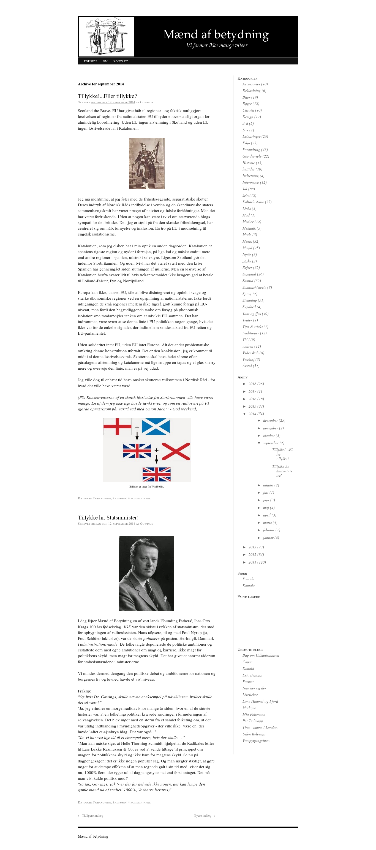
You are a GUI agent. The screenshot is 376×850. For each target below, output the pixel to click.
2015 (252, 406)
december (270, 420)
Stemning (250, 300)
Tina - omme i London (260, 727)
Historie (249, 162)
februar (268, 529)
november (270, 428)
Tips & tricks (253, 326)
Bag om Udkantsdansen (261, 655)
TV (245, 339)
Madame (249, 707)
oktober (269, 435)
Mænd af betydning (93, 836)
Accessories (251, 83)
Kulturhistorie (253, 201)
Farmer (248, 681)
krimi (246, 195)
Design (248, 116)
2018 (252, 383)
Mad (246, 215)
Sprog (247, 293)
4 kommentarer (139, 498)
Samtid (248, 280)
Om (105, 61)
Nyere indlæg (205, 815)
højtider (249, 169)
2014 (252, 413)
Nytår (247, 254)
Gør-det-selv (252, 156)
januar (268, 537)
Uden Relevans (254, 734)
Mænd (247, 247)
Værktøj (248, 359)
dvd (245, 123)
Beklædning (252, 90)
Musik (247, 241)
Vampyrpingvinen (256, 740)
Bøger (247, 103)
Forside (90, 61)
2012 (252, 554)
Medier (248, 221)
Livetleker (250, 694)
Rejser (247, 267)
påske (247, 261)
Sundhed (249, 306)
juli (265, 492)
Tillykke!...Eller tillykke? (107, 96)
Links (247, 208)
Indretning (251, 175)
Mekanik (249, 228)
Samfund (119, 498)
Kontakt (120, 61)
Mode (247, 234)
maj (266, 507)
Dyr (245, 129)
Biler (246, 97)
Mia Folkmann (254, 714)
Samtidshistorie (254, 287)
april (267, 515)
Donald (248, 668)
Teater (247, 320)
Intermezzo (251, 182)
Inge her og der (254, 688)
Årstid (247, 365)
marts (267, 522)
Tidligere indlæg (90, 815)
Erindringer (251, 136)
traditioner (251, 332)
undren (248, 346)
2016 (252, 398)
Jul (245, 188)
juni (266, 499)
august (268, 485)
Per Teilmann (253, 720)
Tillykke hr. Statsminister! (108, 517)
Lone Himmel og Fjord (260, 701)
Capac (247, 661)
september (271, 442)
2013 (252, 546)
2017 (252, 391)
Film (246, 142)
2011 (252, 562)
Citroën (248, 110)
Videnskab (250, 352)
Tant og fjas (252, 313)
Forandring (102, 498)
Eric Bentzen (252, 675)
